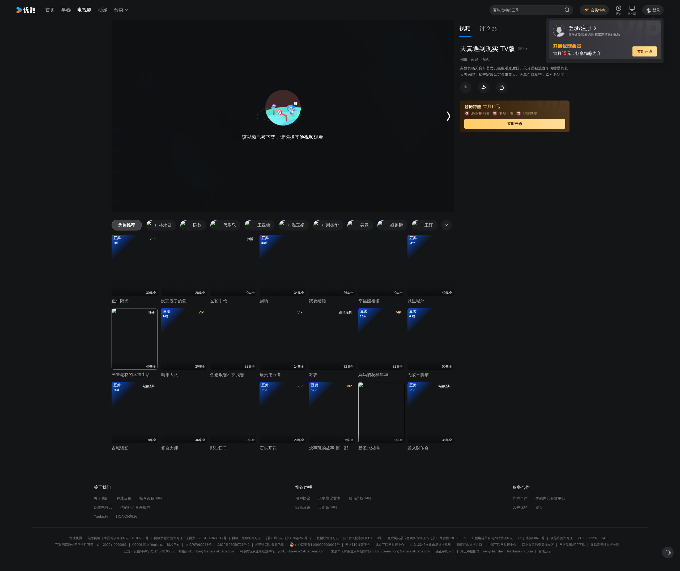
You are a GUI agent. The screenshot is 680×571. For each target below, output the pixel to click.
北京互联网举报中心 (390, 545)
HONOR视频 (126, 516)
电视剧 (84, 9)
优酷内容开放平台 (550, 498)
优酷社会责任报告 (135, 507)
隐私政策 (302, 507)
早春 (66, 9)
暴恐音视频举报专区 (604, 545)
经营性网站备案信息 (269, 545)
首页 (50, 9)
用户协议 (302, 498)
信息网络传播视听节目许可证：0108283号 (118, 538)
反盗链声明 (327, 507)
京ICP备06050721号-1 (233, 545)
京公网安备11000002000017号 (317, 545)
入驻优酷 (520, 507)
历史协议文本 (329, 498)
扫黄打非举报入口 (469, 545)
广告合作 (520, 498)
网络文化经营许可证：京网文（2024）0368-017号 (190, 538)
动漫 (103, 9)
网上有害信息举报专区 (538, 545)
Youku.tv (101, 516)
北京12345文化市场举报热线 (430, 545)
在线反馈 (124, 498)
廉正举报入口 (445, 551)
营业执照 (75, 538)
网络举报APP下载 (572, 545)
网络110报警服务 (357, 545)
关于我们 (101, 498)
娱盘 (539, 507)
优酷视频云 (103, 507)
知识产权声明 (359, 498)
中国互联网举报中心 (502, 545)
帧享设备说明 (150, 498)
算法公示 (544, 551)
